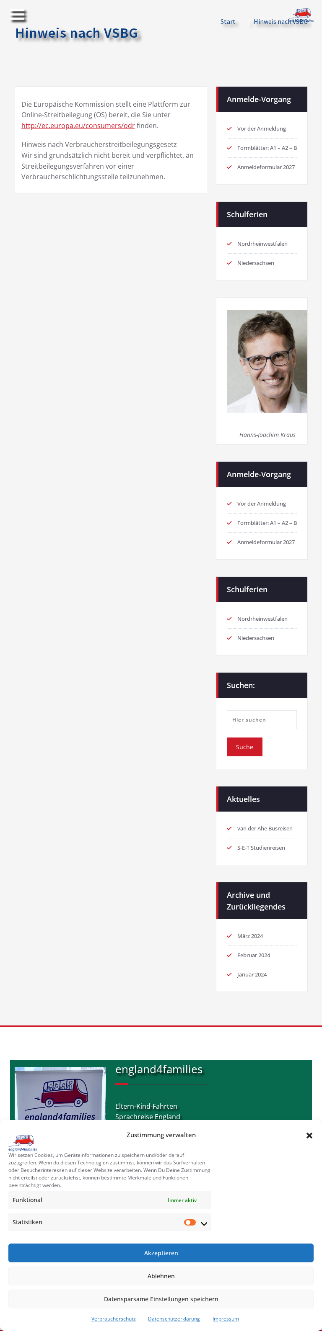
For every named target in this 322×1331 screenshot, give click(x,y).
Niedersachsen (255, 263)
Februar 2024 (253, 955)
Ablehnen (161, 1276)
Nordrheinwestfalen (262, 243)
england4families (159, 1069)
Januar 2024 (252, 974)
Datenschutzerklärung (174, 1318)
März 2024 (250, 936)
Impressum (226, 1318)
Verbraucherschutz (113, 1318)
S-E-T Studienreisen (261, 847)
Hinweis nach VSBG (281, 21)
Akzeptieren (161, 1253)
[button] (309, 1135)
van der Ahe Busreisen (265, 828)
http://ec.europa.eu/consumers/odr (78, 125)
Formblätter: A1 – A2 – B (267, 148)
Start (228, 21)
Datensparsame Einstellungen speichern (161, 1299)
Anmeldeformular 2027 (266, 167)
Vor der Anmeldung (261, 128)
